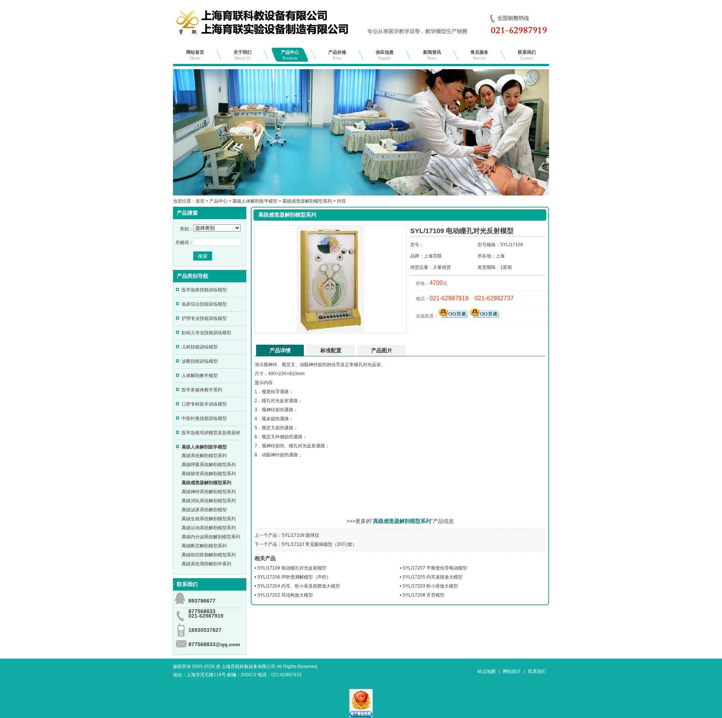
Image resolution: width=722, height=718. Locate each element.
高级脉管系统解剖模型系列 (209, 473)
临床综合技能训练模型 (204, 304)
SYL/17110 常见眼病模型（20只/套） (319, 544)
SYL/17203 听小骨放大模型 (430, 586)
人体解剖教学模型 (200, 375)
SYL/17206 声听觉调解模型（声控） (294, 577)
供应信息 (385, 55)
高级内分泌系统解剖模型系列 (211, 536)
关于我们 (243, 55)
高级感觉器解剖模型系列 (307, 201)
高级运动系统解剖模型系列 (209, 527)
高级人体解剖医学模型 (255, 201)
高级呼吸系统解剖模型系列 (209, 464)
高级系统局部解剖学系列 (206, 564)
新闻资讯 (432, 55)
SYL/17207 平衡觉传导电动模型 (434, 568)
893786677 (201, 601)
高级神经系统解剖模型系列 (209, 491)
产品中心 (290, 55)
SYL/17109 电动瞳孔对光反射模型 (291, 568)
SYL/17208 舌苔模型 (423, 595)
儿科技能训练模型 (200, 347)
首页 (200, 201)
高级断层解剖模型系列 (204, 545)
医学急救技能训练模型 (204, 289)
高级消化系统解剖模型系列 (209, 500)
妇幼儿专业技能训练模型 (206, 332)
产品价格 (337, 55)
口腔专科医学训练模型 (204, 404)
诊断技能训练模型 (200, 361)
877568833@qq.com (214, 644)
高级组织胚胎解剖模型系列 (209, 554)
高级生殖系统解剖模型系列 (209, 518)
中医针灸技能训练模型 (204, 418)
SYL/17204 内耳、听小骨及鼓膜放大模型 (298, 586)
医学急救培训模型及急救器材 (211, 432)
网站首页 (195, 55)
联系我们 (527, 55)
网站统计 (512, 671)
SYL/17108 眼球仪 (300, 535)
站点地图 (487, 671)
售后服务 (479, 55)
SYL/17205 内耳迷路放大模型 (432, 577)
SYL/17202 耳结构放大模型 (285, 595)
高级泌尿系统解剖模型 (204, 509)
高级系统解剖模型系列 (204, 455)
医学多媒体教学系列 (202, 389)
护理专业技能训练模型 (204, 318)
